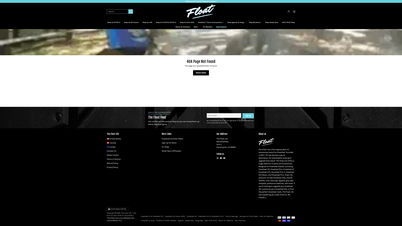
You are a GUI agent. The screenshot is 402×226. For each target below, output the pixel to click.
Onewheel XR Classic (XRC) (175, 216)
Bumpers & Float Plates (249, 216)
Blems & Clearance (226, 221)
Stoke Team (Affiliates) (171, 151)
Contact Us (111, 151)
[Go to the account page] (289, 11)
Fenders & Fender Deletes (166, 221)
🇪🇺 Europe (111, 147)
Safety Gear (189, 221)
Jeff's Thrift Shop (210, 221)
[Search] (130, 11)
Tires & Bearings (231, 216)
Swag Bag (199, 221)
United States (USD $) (118, 209)
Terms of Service (114, 159)
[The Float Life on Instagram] (217, 158)
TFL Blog (165, 147)
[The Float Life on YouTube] (221, 158)
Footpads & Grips (148, 221)
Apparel (181, 221)
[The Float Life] (201, 11)
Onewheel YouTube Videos (172, 139)
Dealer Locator (113, 155)
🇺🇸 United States (114, 139)
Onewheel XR (192, 216)
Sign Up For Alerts (169, 143)
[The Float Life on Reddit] (224, 158)
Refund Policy (112, 163)
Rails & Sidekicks (266, 216)
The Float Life (126, 213)
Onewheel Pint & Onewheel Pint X (211, 216)
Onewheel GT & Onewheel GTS (152, 216)
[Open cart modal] (294, 11)
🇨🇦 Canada (111, 143)
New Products (240, 221)
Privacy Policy (112, 167)
